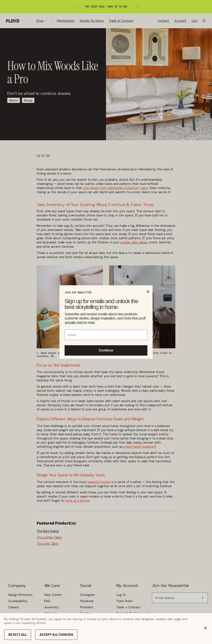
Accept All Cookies (56, 634)
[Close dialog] (148, 291)
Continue (106, 351)
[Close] (205, 628)
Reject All (17, 634)
